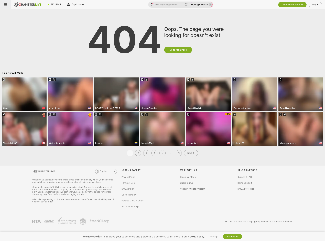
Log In (315, 4)
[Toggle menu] (5, 4)
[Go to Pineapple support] (83, 221)
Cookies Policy (129, 195)
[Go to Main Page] (28, 4)
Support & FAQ (244, 177)
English (103, 171)
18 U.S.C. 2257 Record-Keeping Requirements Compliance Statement (258, 221)
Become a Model (188, 177)
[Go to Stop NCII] (100, 222)
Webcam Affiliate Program (192, 189)
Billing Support (244, 183)
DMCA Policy (128, 189)
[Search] (186, 4)
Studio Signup (186, 183)
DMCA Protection (245, 189)
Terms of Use (128, 183)
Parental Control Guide (133, 201)
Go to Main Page (178, 50)
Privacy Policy (128, 177)
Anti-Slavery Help (130, 206)
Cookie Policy (196, 236)
